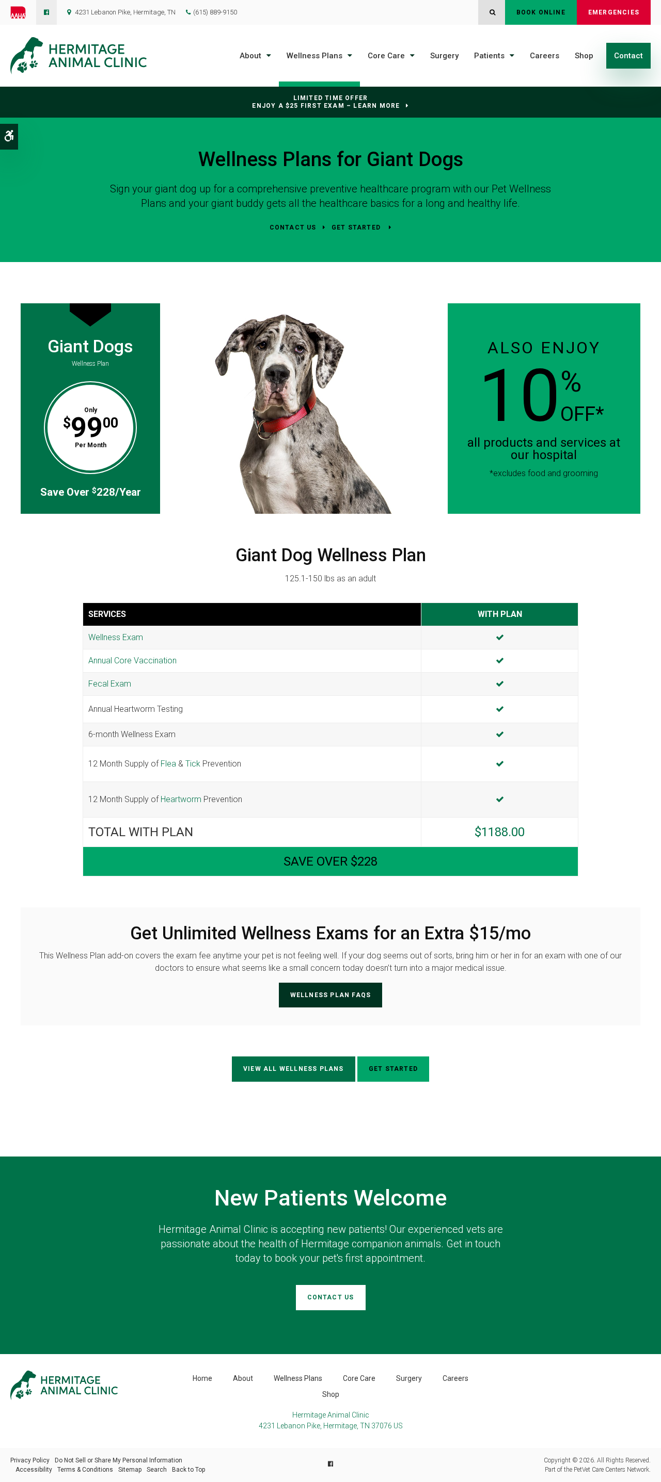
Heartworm (181, 799)
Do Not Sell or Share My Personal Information (118, 1460)
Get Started (357, 227)
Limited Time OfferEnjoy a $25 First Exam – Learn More (326, 101)
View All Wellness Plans (293, 1068)
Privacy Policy (30, 1460)
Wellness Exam (115, 637)
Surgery (444, 55)
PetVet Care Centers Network (611, 1469)
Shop (584, 55)
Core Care (386, 55)
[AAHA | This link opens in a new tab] (23, 12)
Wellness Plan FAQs (330, 995)
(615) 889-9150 (215, 12)
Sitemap (129, 1469)
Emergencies (613, 12)
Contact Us (293, 227)
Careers (544, 55)
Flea (168, 764)
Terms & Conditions (85, 1469)
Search (157, 1469)
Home (202, 1378)
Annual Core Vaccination (132, 660)
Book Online (540, 12)
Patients (489, 55)
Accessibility (33, 1469)
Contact (628, 55)
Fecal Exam (109, 684)
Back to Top (188, 1469)
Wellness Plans (314, 55)
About (250, 55)
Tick (192, 764)
